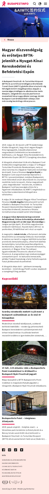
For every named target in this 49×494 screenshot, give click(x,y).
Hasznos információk (10, 463)
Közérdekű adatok (9, 470)
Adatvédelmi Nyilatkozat (11, 476)
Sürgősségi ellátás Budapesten (14, 460)
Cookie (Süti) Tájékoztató (12, 466)
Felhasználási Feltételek (11, 473)
